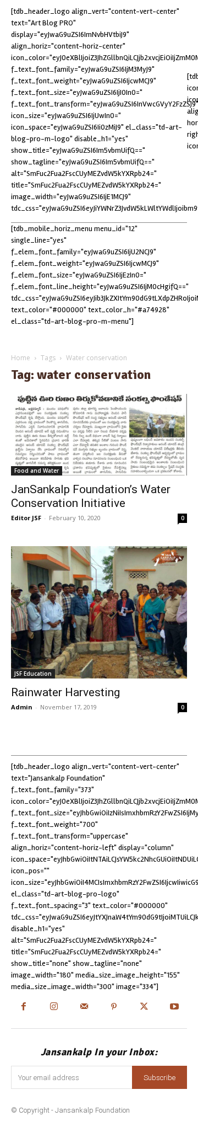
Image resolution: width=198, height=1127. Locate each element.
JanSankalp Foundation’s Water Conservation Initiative (90, 496)
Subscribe (159, 1077)
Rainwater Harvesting (65, 692)
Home (20, 357)
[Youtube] (174, 1007)
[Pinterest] (114, 1007)
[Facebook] (24, 1007)
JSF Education (33, 673)
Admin (21, 707)
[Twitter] (144, 1007)
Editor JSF (26, 518)
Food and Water (36, 470)
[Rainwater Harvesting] (99, 612)
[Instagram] (53, 1007)
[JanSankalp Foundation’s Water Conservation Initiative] (99, 435)
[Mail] (84, 1007)
